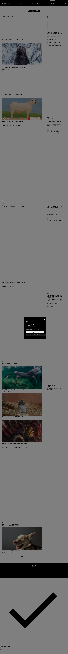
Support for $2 (35, 332)
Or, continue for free (35, 337)
